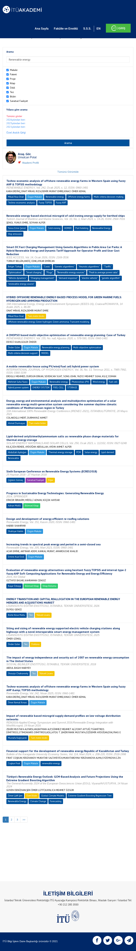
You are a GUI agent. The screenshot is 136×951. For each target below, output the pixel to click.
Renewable (13, 458)
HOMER (68, 228)
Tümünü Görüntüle (68, 171)
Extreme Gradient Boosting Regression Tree (90, 795)
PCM (78, 452)
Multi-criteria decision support (23, 353)
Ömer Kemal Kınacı (17, 702)
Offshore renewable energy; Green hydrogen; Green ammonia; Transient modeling (48, 321)
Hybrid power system (18, 387)
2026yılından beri (15, 119)
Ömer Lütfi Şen (15, 795)
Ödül (12, 87)
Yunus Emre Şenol (17, 228)
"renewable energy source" (21, 283)
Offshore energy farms (79, 196)
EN (99, 28)
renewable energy (51, 763)
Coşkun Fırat (14, 763)
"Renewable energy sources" (71, 272)
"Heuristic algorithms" (89, 266)
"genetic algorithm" (110, 278)
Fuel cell (113, 381)
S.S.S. (87, 28)
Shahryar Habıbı (15, 531)
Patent (13, 74)
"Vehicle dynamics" (17, 278)
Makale (14, 70)
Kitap (12, 83)
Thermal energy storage (60, 452)
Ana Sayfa (42, 28)
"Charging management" (42, 278)
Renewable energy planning (55, 347)
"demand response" (68, 278)
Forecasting (55, 801)
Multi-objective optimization (87, 347)
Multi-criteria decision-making (108, 196)
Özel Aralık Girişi (16, 132)
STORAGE (72, 387)
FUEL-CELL (58, 387)
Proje (13, 78)
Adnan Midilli (14, 505)
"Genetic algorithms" (64, 266)
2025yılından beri (15, 123)
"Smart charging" (34, 272)
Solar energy (91, 452)
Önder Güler (14, 347)
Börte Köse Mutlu (16, 615)
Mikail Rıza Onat (16, 196)
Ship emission (15, 233)
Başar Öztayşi (14, 585)
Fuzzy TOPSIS (45, 202)
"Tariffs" (107, 266)
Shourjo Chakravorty (18, 673)
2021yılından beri (15, 126)
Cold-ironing (54, 228)
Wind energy (99, 381)
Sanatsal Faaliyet (19, 101)
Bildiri (13, 96)
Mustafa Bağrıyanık (17, 737)
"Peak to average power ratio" (103, 272)
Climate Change (38, 801)
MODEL (45, 353)
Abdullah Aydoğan (17, 452)
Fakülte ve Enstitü (66, 28)
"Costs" (47, 266)
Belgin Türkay (15, 266)
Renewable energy (55, 196)
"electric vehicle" (89, 278)
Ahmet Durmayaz (16, 423)
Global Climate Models (52, 795)
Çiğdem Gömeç (15, 480)
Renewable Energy (101, 228)
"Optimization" (15, 272)
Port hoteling (81, 228)
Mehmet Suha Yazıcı (18, 381)
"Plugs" (49, 272)
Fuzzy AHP (61, 202)
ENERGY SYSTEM (41, 387)
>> (23, 819)
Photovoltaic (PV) (80, 381)
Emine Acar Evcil (16, 556)
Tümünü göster (14, 116)
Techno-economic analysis (21, 202)
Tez (12, 92)
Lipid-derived (107, 452)
